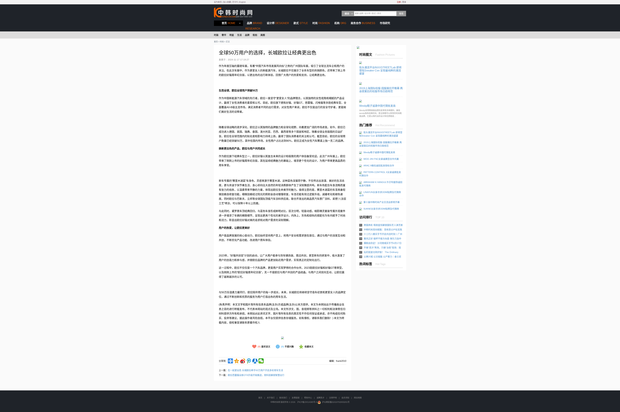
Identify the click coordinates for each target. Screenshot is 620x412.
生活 (239, 35)
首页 (228, 23)
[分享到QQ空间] (236, 360)
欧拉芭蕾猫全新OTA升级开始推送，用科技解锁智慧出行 (256, 375)
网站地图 (358, 398)
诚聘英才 (320, 398)
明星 (231, 35)
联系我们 (283, 398)
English (242, 2)
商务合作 (363, 23)
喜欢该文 (264, 346)
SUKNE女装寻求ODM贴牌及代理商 (381, 208)
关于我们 (271, 398)
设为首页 (218, 2)
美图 (262, 35)
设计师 (278, 23)
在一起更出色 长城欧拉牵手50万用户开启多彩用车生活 (255, 370)
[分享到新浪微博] (242, 360)
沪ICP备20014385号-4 (307, 402)
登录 (404, 2)
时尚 (321, 23)
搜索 (401, 13)
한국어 (235, 2)
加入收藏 (227, 2)
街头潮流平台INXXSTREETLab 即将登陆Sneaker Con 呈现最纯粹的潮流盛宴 (380, 70)
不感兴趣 (287, 346)
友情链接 (296, 398)
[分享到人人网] (255, 360)
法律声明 (333, 398)
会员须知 (345, 398)
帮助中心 (308, 398)
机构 (340, 23)
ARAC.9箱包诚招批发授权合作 (378, 165)
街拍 (255, 35)
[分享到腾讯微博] (248, 360)
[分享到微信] (261, 360)
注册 (399, 2)
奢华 (224, 35)
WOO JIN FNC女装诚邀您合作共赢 (381, 159)
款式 (301, 23)
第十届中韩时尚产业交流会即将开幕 (381, 202)
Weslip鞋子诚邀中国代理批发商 (377, 105)
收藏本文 (309, 346)
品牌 (254, 23)
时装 (216, 35)
